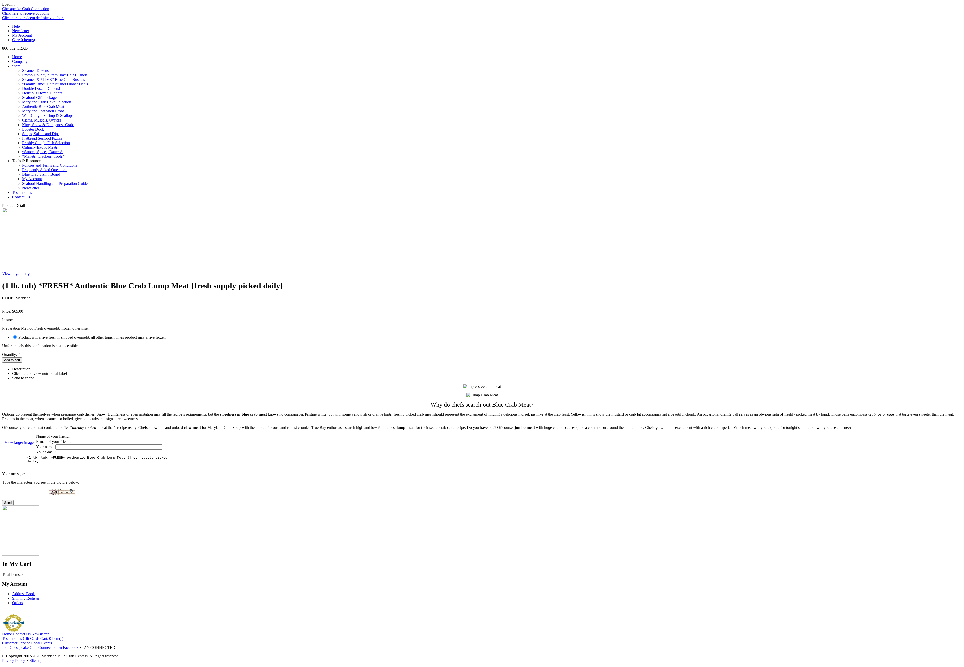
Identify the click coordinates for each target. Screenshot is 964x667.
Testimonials (22, 192)
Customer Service (16, 643)
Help (16, 26)
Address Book (23, 594)
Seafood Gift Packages (40, 97)
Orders (17, 603)
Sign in (17, 598)
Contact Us (21, 197)
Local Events (41, 643)
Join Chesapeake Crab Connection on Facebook (40, 647)
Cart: (23, 40)
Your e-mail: (46, 452)
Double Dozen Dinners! (41, 88)
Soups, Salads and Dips (40, 134)
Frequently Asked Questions (44, 170)
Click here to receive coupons (25, 13)
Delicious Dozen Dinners (42, 93)
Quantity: (9, 354)
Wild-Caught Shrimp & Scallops (47, 115)
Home (17, 57)
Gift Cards (31, 638)
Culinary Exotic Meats (40, 147)
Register (32, 598)
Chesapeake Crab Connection (25, 9)
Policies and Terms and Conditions (49, 165)
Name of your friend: (53, 436)
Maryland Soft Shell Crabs (43, 111)
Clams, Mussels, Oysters (41, 120)
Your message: (13, 474)
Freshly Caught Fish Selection (46, 143)
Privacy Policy (13, 660)
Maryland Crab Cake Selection (46, 102)
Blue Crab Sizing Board (41, 174)
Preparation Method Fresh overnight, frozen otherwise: (45, 328)
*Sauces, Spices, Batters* (42, 152)
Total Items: (11, 574)
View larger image (16, 273)
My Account (22, 35)
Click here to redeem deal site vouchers (33, 18)
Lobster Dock (33, 129)
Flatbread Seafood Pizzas (42, 138)
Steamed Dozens (35, 70)
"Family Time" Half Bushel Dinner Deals (55, 84)
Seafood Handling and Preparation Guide (55, 183)
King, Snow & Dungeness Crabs (48, 125)
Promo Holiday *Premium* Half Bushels (54, 75)
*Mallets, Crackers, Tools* (43, 156)
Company (20, 61)
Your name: (45, 447)
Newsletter (20, 31)
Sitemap (36, 660)
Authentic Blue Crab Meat (43, 106)
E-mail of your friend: (53, 441)
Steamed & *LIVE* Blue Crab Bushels (53, 79)
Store (16, 66)
